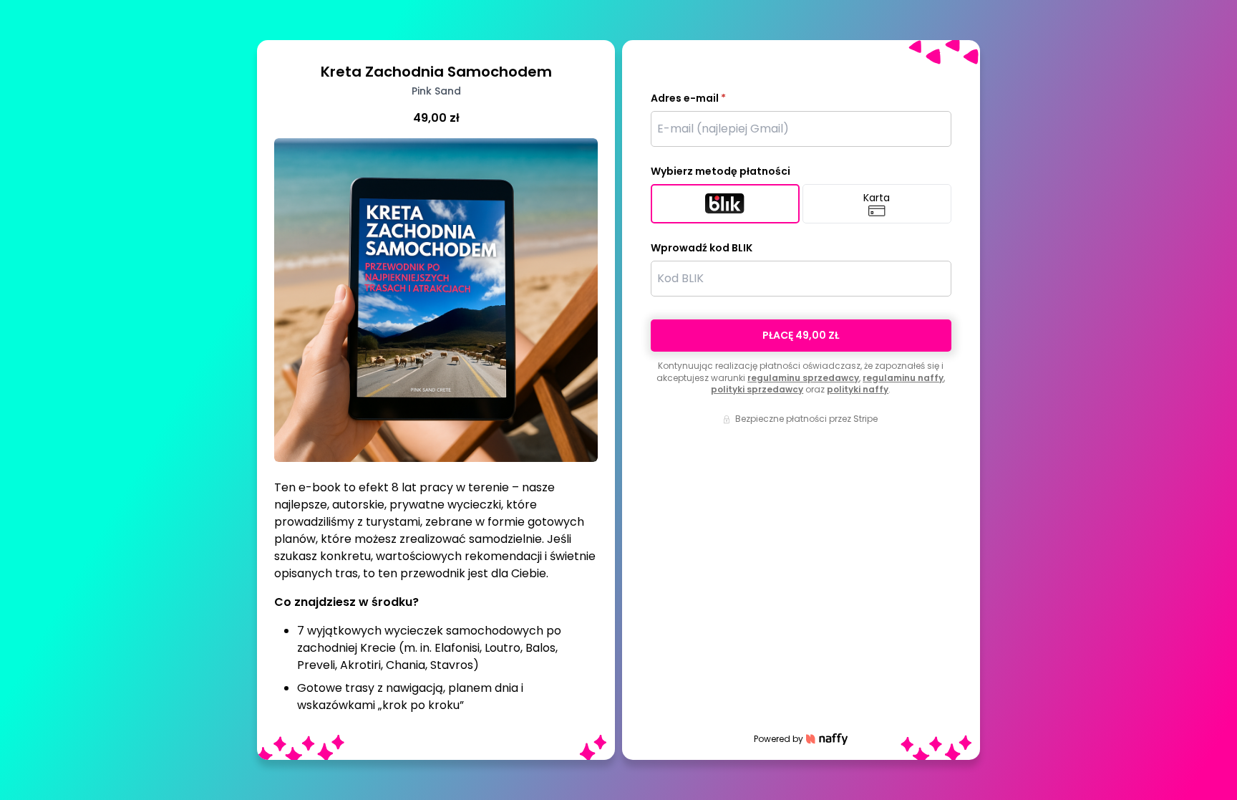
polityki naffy (857, 389)
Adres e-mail (688, 98)
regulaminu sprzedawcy (803, 378)
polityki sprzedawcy (757, 389)
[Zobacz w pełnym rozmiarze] (436, 300)
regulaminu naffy (903, 378)
